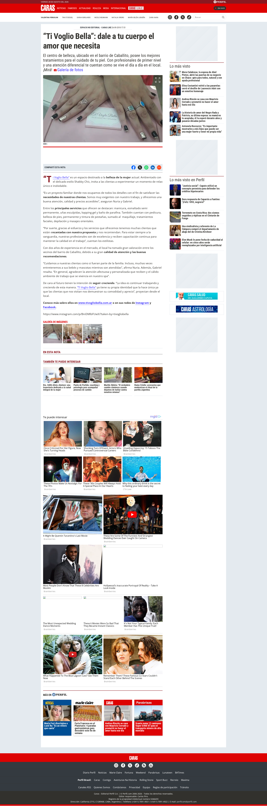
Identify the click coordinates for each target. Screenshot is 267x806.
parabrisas (148, 703)
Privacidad (134, 787)
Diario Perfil (89, 772)
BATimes (179, 772)
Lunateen (167, 772)
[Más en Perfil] (59, 695)
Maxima (185, 780)
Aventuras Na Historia (125, 780)
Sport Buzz (162, 780)
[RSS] (144, 765)
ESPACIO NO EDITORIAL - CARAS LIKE (95, 27)
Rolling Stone (146, 780)
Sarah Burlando (84, 17)
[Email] (159, 167)
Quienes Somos (102, 787)
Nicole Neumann (101, 17)
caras (118, 703)
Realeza (97, 8)
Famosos (72, 8)
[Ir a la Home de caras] (48, 10)
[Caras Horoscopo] (197, 311)
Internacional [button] (118, 8)
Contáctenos (119, 787)
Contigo (107, 780)
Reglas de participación (165, 787)
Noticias (61, 8)
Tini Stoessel (67, 17)
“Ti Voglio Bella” (61, 177)
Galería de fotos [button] (70, 69)
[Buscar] (223, 17)
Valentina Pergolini (49, 17)
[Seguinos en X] (183, 17)
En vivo (221, 8)
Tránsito (184, 787)
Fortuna (129, 772)
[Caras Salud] (197, 298)
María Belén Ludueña (136, 17)
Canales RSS (84, 787)
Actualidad (85, 8)
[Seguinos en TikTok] (189, 17)
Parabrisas (154, 772)
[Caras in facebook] (176, 17)
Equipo (146, 787)
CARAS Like (136, 8)
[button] (103, 111)
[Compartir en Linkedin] (153, 167)
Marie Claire (115, 772)
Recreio (174, 780)
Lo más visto (180, 66)
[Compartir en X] (140, 167)
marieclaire (88, 703)
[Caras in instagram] (170, 17)
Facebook (49, 307)
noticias (57, 703)
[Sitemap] (151, 765)
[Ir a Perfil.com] (220, 2)
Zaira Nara (153, 17)
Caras (97, 780)
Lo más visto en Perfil (187, 179)
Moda (106, 8)
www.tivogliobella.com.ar (95, 303)
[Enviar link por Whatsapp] (146, 167)
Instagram (142, 303)
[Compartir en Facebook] (133, 167)
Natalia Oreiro (118, 17)
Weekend (141, 772)
